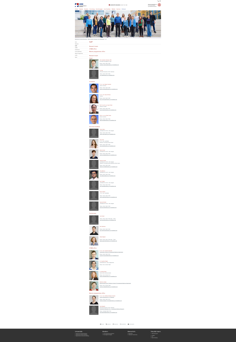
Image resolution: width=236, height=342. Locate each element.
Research (76, 43)
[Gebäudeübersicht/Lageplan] (160, 1)
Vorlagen (153, 335)
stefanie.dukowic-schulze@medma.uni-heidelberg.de (111, 300)
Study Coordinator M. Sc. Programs (107, 297)
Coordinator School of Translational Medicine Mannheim (111, 252)
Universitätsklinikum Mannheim (108, 333)
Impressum (109, 324)
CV (110, 61)
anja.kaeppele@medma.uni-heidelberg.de (108, 312)
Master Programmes (79, 53)
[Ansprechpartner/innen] (158, 1)
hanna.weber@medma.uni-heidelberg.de (108, 197)
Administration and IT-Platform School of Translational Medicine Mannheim (115, 283)
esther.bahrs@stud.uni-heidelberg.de (107, 134)
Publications (77, 49)
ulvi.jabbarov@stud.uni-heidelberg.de (107, 175)
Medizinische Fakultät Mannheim (81, 39)
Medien (113, 9)
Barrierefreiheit (123, 324)
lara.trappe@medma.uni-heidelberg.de (108, 186)
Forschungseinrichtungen (107, 334)
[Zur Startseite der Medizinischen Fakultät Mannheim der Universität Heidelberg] (82, 5)
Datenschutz (116, 324)
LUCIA (76, 55)
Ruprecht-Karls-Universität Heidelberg (82, 335)
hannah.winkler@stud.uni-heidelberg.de (108, 207)
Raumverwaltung (154, 337)
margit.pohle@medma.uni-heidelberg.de (108, 276)
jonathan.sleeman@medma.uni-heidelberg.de (109, 64)
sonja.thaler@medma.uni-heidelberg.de (108, 110)
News (76, 57)
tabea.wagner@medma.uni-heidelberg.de (108, 240)
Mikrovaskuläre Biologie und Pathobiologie (96, 39)
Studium (86, 9)
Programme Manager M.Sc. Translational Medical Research (112, 309)
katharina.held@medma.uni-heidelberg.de (108, 166)
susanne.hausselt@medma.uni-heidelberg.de (109, 255)
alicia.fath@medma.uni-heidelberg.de (107, 146)
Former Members (78, 51)
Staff (76, 45)
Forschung (92, 9)
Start (76, 42)
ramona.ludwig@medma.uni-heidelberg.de (109, 286)
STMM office (93, 49)
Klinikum (124, 9)
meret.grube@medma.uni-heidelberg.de (108, 155)
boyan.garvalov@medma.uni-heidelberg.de (109, 89)
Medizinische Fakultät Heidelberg (81, 334)
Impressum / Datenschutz (133, 334)
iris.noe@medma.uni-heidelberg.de (107, 75)
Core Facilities (107, 9)
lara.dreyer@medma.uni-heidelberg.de (108, 220)
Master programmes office (97, 51)
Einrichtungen (99, 9)
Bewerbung (130, 333)
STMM (76, 47)
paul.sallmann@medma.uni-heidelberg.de (108, 230)
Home (76, 9)
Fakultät (81, 9)
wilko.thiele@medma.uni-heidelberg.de (108, 120)
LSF (152, 336)
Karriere (119, 9)
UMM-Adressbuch (155, 333)
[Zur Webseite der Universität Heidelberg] (118, 5)
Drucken (102, 324)
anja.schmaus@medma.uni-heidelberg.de (108, 99)
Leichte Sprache (131, 324)
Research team (93, 46)
